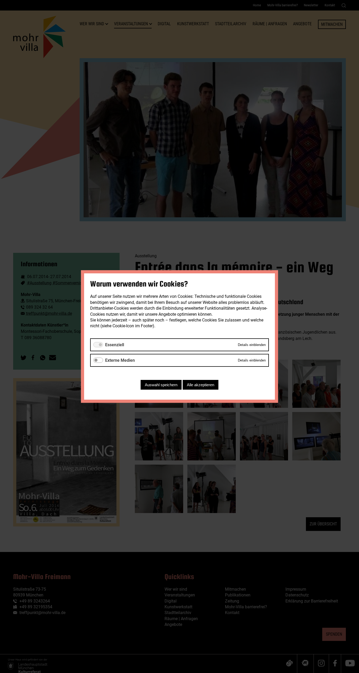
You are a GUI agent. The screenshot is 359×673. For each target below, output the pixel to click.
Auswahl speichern (161, 385)
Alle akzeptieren (200, 385)
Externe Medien (120, 360)
